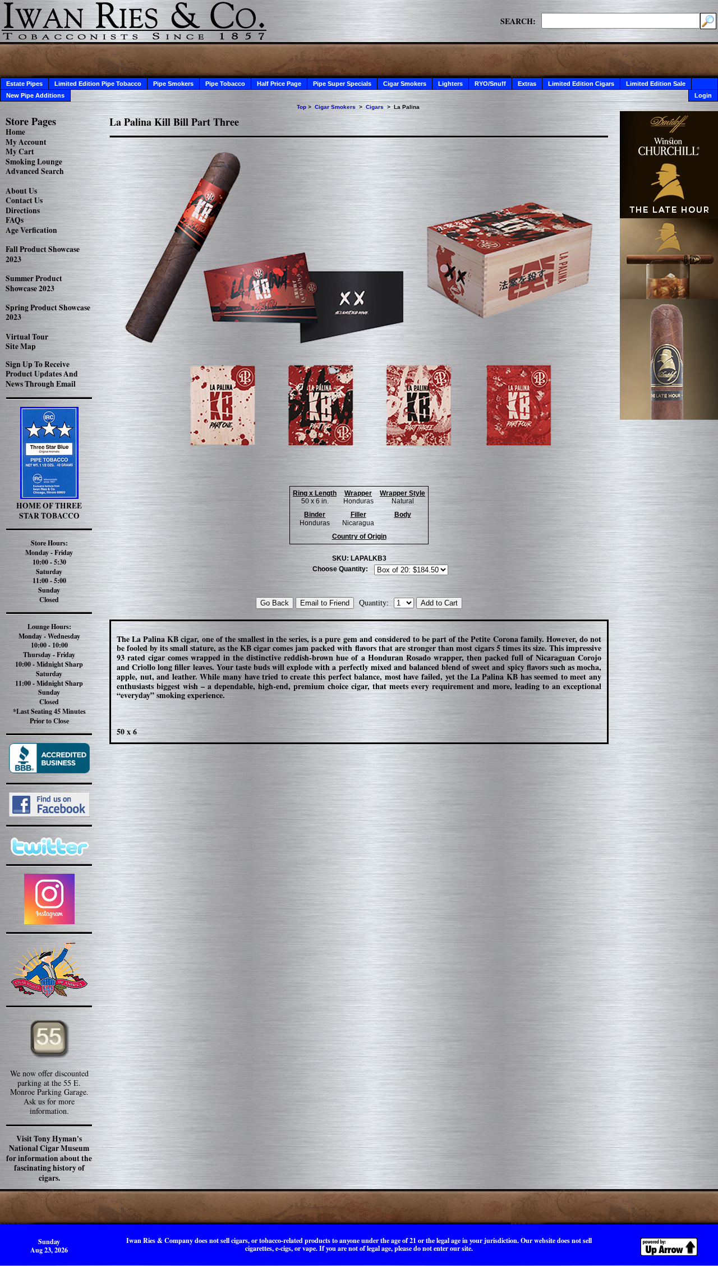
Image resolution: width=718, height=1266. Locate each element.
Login (703, 95)
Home (15, 131)
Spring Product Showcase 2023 (48, 312)
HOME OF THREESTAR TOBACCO (49, 510)
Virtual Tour (27, 336)
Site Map (21, 346)
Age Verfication (31, 230)
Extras (527, 83)
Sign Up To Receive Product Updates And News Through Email (42, 374)
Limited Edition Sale (655, 83)
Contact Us (24, 200)
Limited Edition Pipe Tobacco (97, 83)
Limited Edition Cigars (581, 83)
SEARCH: (518, 20)
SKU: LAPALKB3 (359, 558)
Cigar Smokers (404, 83)
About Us (21, 190)
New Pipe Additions (35, 95)
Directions (23, 210)
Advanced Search (35, 171)
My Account (26, 142)
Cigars (375, 107)
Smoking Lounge (34, 161)
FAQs (15, 220)
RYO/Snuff (490, 83)
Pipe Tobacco (225, 83)
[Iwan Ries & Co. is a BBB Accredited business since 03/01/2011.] (49, 770)
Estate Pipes (24, 83)
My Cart (20, 151)
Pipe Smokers (173, 83)
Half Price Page (279, 83)
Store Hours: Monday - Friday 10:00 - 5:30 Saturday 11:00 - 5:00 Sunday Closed (49, 571)
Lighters (450, 83)
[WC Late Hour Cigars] (669, 416)
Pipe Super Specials (342, 83)
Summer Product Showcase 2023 (34, 283)
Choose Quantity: (340, 569)
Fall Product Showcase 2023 (43, 254)
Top (301, 107)
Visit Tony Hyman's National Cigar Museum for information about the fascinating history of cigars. (49, 1158)
